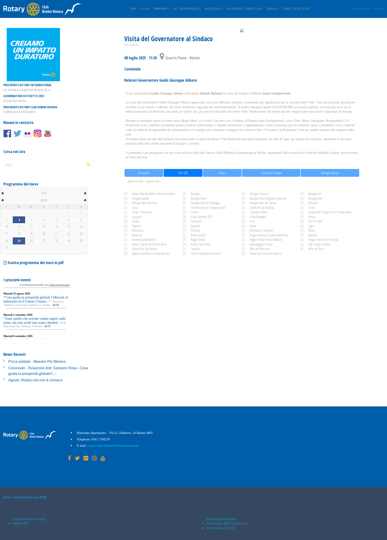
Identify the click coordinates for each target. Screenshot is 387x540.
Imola (253, 226)
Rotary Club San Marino (144, 249)
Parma (311, 230)
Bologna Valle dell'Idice (144, 203)
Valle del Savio (316, 249)
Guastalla (195, 226)
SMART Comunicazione (235, 523)
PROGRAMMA (160, 8)
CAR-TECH (229, 528)
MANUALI (272, 8)
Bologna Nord (198, 198)
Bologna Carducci (259, 194)
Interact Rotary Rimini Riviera (206, 253)
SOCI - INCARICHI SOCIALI (185, 8)
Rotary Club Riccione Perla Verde (149, 244)
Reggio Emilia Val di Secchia (323, 239)
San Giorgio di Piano (319, 244)
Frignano (136, 226)
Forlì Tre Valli (315, 221)
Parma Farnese (198, 235)
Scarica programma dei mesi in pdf (35, 262)
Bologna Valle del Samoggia (205, 203)
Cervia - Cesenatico (142, 212)
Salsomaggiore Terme (261, 244)
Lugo (311, 226)
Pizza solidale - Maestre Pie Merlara (37, 361)
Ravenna (312, 235)
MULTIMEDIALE (213, 8)
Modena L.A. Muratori (261, 230)
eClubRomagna (258, 217)
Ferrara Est (196, 221)
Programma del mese (20, 184)
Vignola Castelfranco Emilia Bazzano (151, 253)
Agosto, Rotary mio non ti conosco (35, 380)
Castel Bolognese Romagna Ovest (208, 207)
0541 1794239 (100, 439)
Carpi (135, 207)
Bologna (195, 194)
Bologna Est (314, 194)
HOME (133, 8)
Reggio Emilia (198, 239)
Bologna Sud (315, 198)
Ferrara (136, 221)
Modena (195, 230)
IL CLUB (144, 8)
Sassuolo (195, 249)
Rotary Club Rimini (200, 244)
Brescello (313, 203)
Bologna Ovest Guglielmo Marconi (268, 198)
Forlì (252, 221)
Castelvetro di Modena (262, 207)
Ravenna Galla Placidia (143, 239)
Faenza (312, 217)
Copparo (137, 217)
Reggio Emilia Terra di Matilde (266, 239)
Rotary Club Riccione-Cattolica (266, 253)
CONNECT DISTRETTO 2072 (296, 8)
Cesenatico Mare (258, 212)
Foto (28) (183, 173)
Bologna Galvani (140, 198)
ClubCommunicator (361, 8)
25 (19, 241)
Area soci (379, 8)
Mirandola (137, 230)
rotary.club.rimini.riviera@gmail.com (112, 445)
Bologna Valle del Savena (263, 203)
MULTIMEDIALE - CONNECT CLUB (244, 8)
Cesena (194, 212)
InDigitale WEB (20, 523)
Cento (311, 207)
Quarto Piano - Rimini (182, 57)
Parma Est (137, 235)
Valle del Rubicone (260, 249)
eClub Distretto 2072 (202, 217)
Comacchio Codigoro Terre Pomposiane (329, 212)
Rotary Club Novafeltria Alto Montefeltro (153, 194)
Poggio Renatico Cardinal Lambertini (269, 235)
